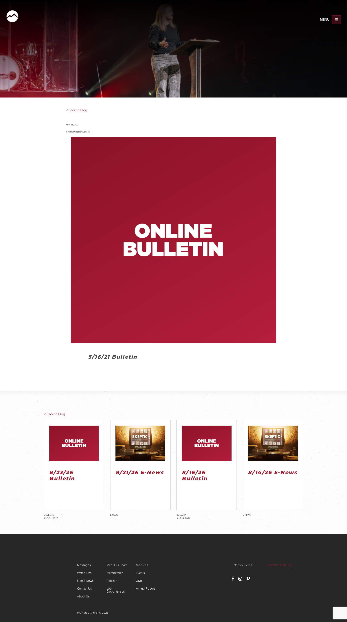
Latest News (85, 581)
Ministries (142, 565)
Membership (115, 573)
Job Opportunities (116, 590)
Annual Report (145, 588)
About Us (83, 596)
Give (139, 581)
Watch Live (84, 573)
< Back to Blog (76, 110)
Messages (84, 565)
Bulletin (85, 131)
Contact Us (84, 588)
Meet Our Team (117, 565)
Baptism (112, 581)
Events (140, 573)
